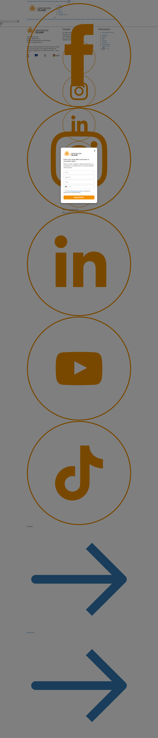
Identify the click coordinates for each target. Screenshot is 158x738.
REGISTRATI (79, 197)
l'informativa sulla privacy (76, 191)
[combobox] (67, 187)
